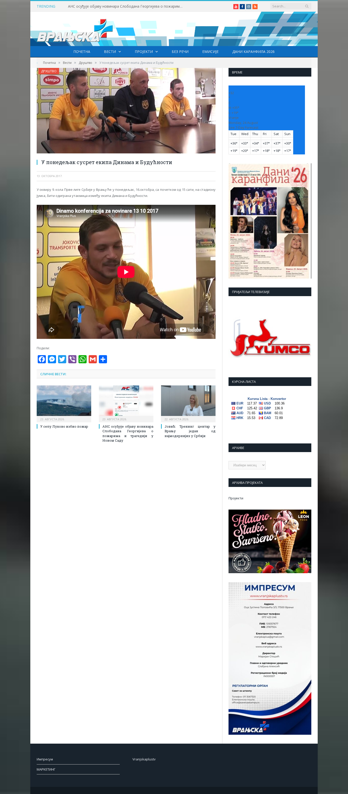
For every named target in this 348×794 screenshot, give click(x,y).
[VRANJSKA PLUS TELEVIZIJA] (75, 28)
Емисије (210, 51)
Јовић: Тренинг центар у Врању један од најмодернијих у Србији (190, 431)
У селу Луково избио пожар (64, 426)
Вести (110, 51)
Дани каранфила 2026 (253, 51)
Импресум (45, 759)
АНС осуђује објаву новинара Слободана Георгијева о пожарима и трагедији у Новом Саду (126, 6)
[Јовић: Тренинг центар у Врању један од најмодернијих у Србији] (188, 403)
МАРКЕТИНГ (46, 769)
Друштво (49, 71)
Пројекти (144, 51)
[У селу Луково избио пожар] (64, 403)
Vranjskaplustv (144, 759)
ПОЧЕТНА (81, 51)
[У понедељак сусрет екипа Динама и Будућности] (126, 111)
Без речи (180, 51)
